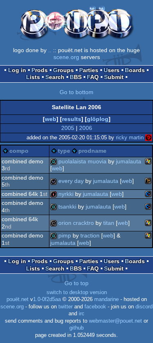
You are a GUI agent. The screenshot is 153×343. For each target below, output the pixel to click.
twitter (65, 307)
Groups (63, 70)
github (76, 328)
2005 (67, 128)
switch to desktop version (77, 292)
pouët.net (18, 299)
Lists (33, 77)
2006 (85, 128)
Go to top (76, 283)
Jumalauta (128, 161)
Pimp (64, 235)
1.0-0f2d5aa (47, 299)
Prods (39, 70)
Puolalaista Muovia (82, 161)
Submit (114, 77)
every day (71, 181)
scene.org (66, 57)
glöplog (98, 119)
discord (144, 307)
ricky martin (130, 137)
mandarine (106, 299)
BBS (76, 77)
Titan (108, 223)
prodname (92, 150)
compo (19, 150)
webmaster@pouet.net (115, 321)
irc (81, 314)
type (64, 150)
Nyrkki (65, 194)
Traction (90, 235)
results (71, 119)
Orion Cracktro (76, 223)
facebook (95, 307)
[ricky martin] (148, 137)
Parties (88, 70)
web (50, 119)
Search (54, 77)
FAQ (93, 77)
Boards (135, 70)
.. (49, 50)
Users (112, 70)
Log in (17, 70)
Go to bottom (76, 92)
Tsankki (67, 206)
